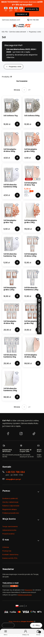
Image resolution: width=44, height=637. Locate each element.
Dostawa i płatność (10, 498)
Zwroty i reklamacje (10, 502)
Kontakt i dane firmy (10, 554)
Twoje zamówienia (10, 526)
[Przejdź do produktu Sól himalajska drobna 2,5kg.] (32, 244)
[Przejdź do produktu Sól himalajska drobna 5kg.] (12, 311)
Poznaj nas (6, 551)
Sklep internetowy (21, 621)
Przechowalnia (8, 534)
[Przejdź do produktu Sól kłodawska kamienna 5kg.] (12, 345)
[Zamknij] (38, 301)
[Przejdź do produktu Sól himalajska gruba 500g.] (32, 139)
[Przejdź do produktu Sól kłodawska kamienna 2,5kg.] (32, 277)
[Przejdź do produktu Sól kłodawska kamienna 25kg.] (12, 378)
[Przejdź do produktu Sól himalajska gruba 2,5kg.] (12, 277)
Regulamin (28, 590)
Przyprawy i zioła (35, 32)
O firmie (5, 547)
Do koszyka (17, 124)
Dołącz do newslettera (14, 586)
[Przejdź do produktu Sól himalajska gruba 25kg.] (32, 210)
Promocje (22, 14)
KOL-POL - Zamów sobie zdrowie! (14, 32)
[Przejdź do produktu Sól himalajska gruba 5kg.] (32, 311)
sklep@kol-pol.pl (13, 479)
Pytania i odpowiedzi (10, 506)
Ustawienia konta (9, 530)
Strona (17, 90)
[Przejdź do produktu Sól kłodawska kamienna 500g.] (12, 175)
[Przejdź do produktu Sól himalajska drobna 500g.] (12, 139)
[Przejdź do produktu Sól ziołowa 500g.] (32, 105)
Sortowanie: (22, 81)
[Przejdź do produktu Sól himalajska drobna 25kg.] (32, 345)
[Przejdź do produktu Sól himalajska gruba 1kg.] (12, 210)
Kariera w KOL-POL (9, 558)
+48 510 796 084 (15, 472)
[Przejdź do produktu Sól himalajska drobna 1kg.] (32, 173)
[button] (17, 100)
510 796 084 (34, 20)
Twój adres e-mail (10, 583)
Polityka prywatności (10, 513)
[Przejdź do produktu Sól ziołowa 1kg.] (12, 105)
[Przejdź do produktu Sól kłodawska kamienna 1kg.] (12, 244)
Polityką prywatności (25, 595)
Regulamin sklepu (9, 509)
